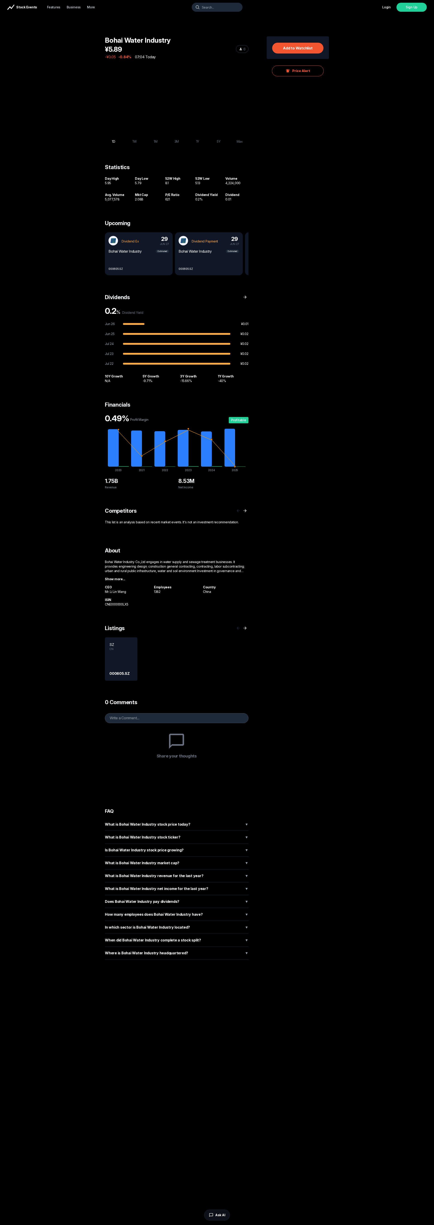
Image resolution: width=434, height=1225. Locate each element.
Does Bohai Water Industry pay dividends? (176, 901)
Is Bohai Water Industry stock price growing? (176, 850)
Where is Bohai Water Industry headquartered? (176, 953)
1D (113, 141)
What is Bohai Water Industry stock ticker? (176, 837)
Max (240, 141)
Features (53, 7)
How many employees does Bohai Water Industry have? (176, 914)
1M (156, 141)
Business (74, 7)
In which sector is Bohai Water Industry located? (176, 927)
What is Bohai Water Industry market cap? (176, 863)
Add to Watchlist (297, 48)
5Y (219, 141)
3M (177, 141)
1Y (197, 141)
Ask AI (220, 1215)
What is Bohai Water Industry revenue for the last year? (176, 875)
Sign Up (411, 7)
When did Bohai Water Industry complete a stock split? (176, 940)
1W (134, 141)
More (91, 7)
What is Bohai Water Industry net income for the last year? (176, 888)
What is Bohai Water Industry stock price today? (176, 824)
